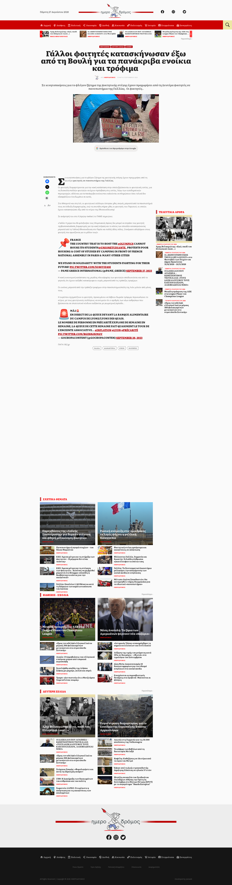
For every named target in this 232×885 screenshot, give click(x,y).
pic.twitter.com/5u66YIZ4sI (90, 267)
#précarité (129, 330)
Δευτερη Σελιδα (118, 47)
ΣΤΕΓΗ (121, 348)
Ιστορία (151, 25)
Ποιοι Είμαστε (77, 867)
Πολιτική (75, 25)
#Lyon (116, 330)
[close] (214, 10)
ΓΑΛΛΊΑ (97, 348)
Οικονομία (91, 25)
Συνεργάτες (185, 25)
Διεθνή (105, 25)
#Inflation (103, 330)
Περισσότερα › (186, 39)
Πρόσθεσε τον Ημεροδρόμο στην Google (117, 148)
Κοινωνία (120, 25)
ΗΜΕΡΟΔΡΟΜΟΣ (110, 77)
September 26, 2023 (129, 337)
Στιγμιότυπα (167, 25)
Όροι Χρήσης (96, 867)
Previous (40, 34)
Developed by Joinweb (183, 879)
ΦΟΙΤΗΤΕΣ (133, 348)
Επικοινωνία (136, 867)
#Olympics (126, 243)
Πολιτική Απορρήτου (116, 867)
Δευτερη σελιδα (54, 691)
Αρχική (47, 25)
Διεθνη (129, 47)
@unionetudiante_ (112, 247)
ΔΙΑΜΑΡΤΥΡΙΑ (109, 348)
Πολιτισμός (136, 25)
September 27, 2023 (139, 270)
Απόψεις (60, 25)
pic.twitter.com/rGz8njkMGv (80, 334)
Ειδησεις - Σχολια (56, 595)
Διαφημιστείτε (154, 867)
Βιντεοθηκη (105, 47)
